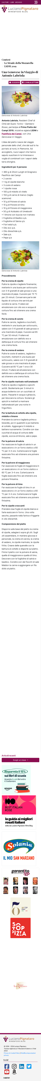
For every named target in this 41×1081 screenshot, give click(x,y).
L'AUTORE (5, 2)
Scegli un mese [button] (20, 760)
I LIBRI (12, 2)
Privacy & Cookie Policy (12, 1053)
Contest (6, 59)
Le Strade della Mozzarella (18, 62)
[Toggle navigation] (35, 2)
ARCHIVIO (18, 2)
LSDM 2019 (10, 66)
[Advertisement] (20, 35)
